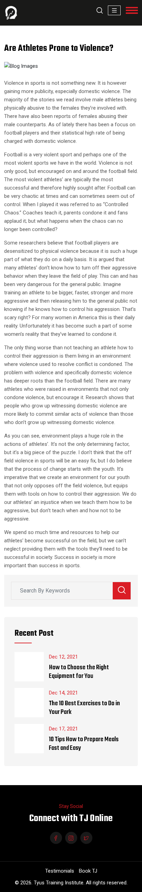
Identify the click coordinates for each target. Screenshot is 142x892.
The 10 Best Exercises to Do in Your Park (84, 708)
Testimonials (59, 871)
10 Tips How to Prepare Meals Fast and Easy (84, 744)
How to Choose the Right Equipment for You (79, 672)
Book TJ (88, 871)
